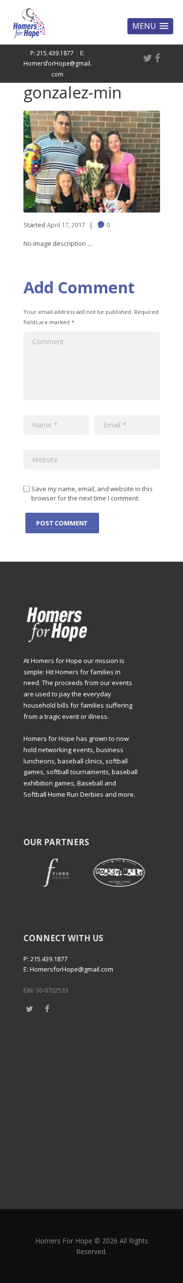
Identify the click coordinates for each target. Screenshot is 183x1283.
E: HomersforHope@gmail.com (57, 63)
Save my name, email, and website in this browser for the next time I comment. (92, 493)
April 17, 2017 (66, 224)
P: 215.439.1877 (52, 53)
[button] (150, 26)
